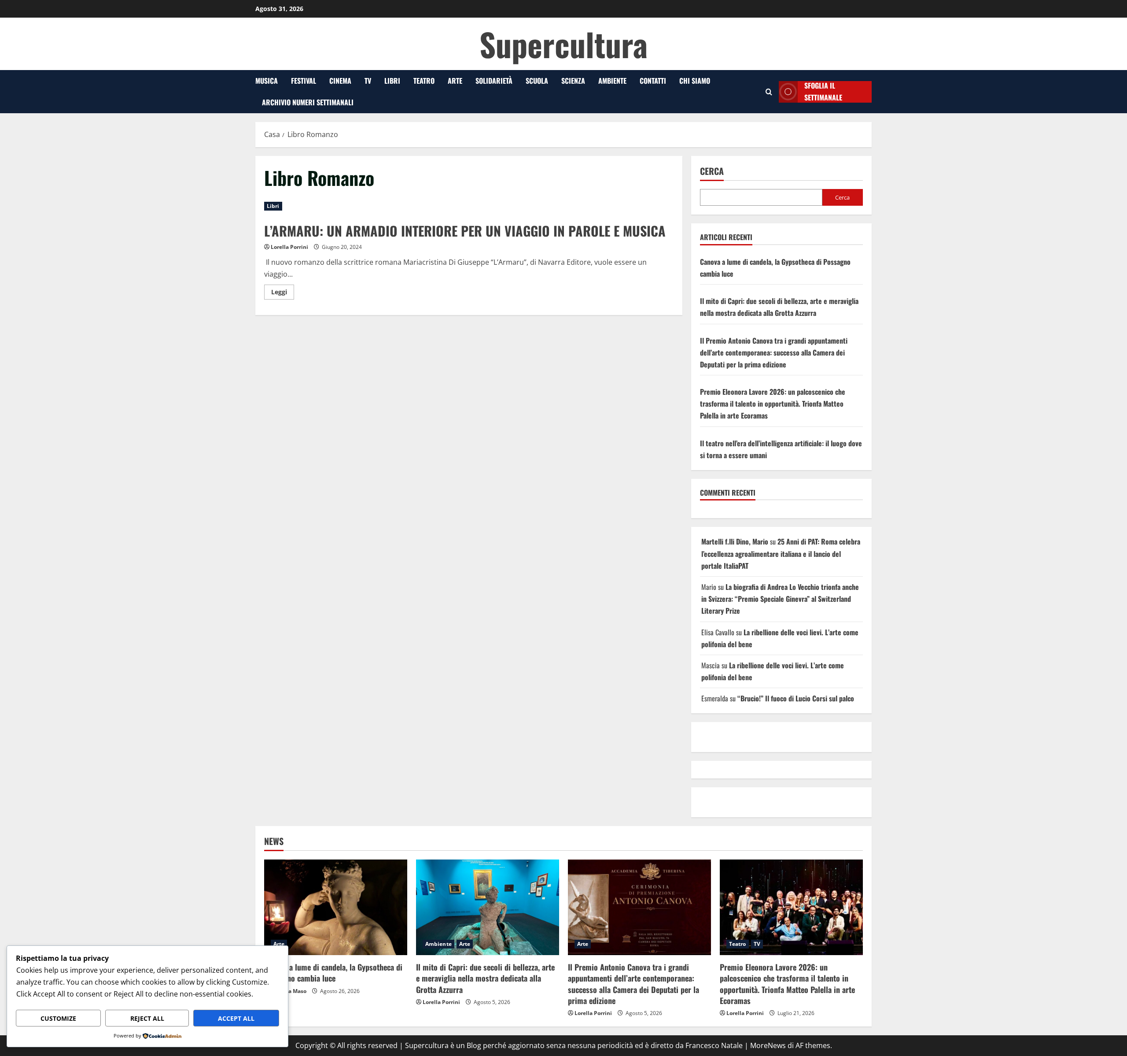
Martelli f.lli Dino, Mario (734, 541)
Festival (303, 80)
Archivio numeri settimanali (308, 102)
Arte (455, 80)
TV (368, 80)
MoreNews (768, 1045)
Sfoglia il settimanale (823, 92)
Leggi (282, 293)
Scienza (573, 80)
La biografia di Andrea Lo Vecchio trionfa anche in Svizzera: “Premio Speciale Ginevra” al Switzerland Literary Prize (780, 599)
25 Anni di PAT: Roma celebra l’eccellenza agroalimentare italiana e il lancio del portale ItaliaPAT (780, 553)
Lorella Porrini (289, 247)
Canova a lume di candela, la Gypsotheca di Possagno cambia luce (333, 972)
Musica (266, 80)
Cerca (712, 171)
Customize (58, 1018)
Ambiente (612, 80)
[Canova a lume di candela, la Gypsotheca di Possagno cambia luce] (335, 907)
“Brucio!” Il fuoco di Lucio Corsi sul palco (795, 698)
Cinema (340, 80)
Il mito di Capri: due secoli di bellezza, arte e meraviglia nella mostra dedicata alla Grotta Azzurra (485, 978)
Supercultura (563, 43)
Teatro (424, 80)
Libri (392, 80)
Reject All (147, 1018)
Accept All (236, 1018)
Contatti (653, 80)
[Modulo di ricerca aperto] (769, 91)
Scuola (537, 80)
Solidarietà (493, 80)
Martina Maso (288, 991)
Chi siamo (694, 80)
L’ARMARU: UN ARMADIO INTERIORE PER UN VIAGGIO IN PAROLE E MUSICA (465, 231)
